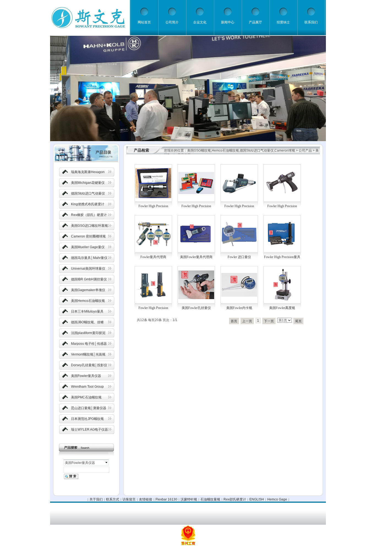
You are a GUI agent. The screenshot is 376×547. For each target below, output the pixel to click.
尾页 (298, 321)
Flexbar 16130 (166, 499)
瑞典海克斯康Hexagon (88, 172)
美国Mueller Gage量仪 (88, 247)
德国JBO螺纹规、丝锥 (87, 322)
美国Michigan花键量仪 (88, 183)
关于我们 (96, 499)
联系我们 (311, 22)
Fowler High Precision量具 (282, 257)
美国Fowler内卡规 (239, 308)
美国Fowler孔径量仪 (196, 308)
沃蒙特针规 (189, 499)
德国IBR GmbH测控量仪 (89, 279)
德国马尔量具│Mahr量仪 (89, 258)
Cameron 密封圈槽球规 (88, 236)
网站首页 (144, 22)
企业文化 (199, 22)
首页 (234, 321)
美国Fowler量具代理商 (196, 257)
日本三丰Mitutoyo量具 (87, 311)
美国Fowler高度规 (282, 308)
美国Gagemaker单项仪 (88, 290)
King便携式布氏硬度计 (87, 204)
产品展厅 (255, 22)
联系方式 (112, 499)
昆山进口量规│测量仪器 (88, 408)
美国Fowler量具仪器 (86, 376)
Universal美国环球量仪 (88, 268)
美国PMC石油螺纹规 (86, 397)
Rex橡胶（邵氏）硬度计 (89, 215)
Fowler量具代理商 (153, 257)
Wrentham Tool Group (87, 387)
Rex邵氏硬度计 (235, 499)
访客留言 (129, 499)
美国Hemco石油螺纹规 (88, 301)
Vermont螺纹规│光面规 (88, 354)
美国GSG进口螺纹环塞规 (89, 226)
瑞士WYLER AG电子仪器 (89, 429)
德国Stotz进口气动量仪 (88, 193)
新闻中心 (227, 22)
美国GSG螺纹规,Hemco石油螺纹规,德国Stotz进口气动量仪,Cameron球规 (241, 150)
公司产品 (305, 150)
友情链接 (145, 499)
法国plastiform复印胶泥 (88, 333)
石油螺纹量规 (210, 499)
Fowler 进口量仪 (239, 257)
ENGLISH (256, 499)
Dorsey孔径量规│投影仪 (89, 365)
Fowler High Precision (153, 206)
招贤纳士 (283, 22)
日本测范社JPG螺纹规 (87, 419)
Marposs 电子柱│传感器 (89, 344)
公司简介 (172, 22)
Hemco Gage (277, 499)
